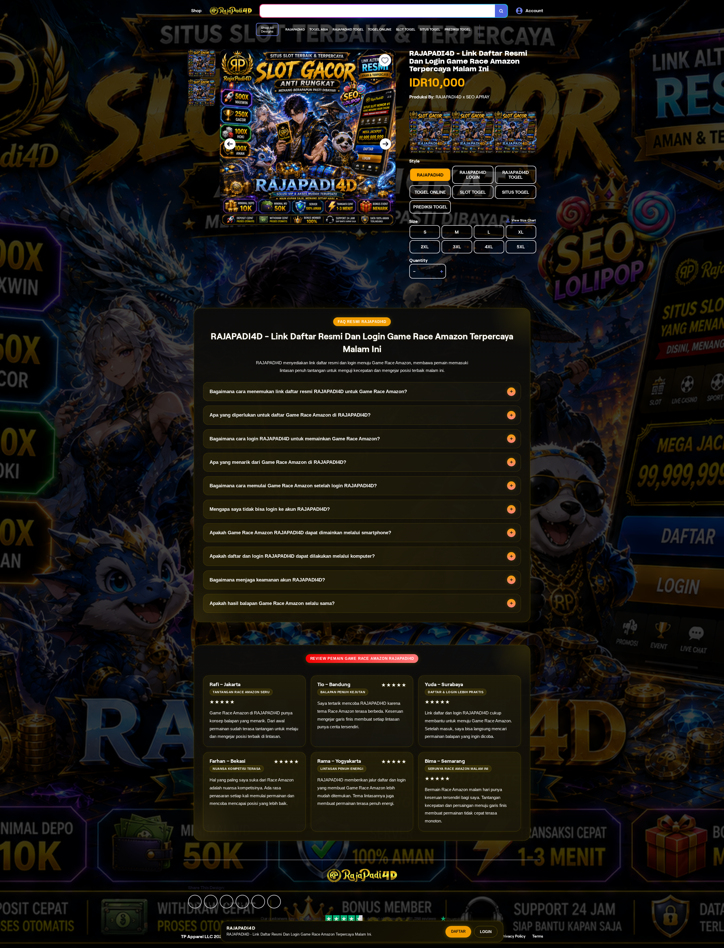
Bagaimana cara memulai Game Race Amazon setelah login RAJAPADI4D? (293, 485)
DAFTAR (458, 931)
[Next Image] (385, 144)
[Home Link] (231, 11)
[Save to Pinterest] (242, 901)
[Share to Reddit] (258, 901)
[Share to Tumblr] (274, 901)
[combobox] (377, 11)
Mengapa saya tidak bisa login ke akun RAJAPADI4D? (270, 509)
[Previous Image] (230, 144)
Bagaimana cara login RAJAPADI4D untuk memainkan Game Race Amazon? (295, 438)
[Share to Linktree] (226, 901)
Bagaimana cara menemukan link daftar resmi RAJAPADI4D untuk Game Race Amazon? (308, 391)
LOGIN (486, 932)
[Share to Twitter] (195, 901)
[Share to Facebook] (210, 901)
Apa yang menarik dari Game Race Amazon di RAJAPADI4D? (278, 462)
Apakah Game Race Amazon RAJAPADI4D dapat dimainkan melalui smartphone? (300, 532)
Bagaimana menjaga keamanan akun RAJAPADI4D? (267, 580)
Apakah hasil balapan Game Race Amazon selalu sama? (272, 603)
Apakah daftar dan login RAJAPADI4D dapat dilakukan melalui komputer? (292, 556)
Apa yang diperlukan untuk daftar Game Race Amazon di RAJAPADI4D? (290, 415)
